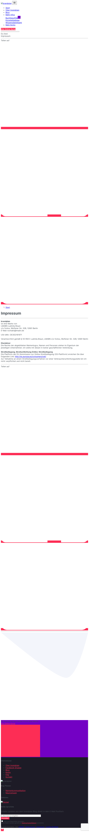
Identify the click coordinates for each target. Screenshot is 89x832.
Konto (8, 772)
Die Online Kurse (8, 723)
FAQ (16, 18)
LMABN (21, 827)
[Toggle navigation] (14, 3)
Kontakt (9, 777)
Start (8, 8)
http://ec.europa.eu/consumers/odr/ (30, 356)
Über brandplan (12, 10)
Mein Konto (10, 25)
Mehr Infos (10, 15)
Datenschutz (30, 827)
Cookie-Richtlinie (52, 827)
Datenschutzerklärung (29, 823)
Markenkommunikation (15, 790)
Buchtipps (10, 18)
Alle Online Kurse (8, 29)
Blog (8, 12)
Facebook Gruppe (13, 768)
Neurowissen (11, 793)
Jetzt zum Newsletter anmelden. (13, 821)
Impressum (40, 827)
